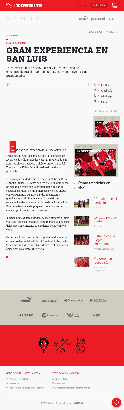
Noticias (110, 32)
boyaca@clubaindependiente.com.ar (72, 388)
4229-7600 (14, 384)
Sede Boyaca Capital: (67, 373)
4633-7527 (60, 384)
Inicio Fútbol (95, 32)
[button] (101, 85)
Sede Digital (99, 5)
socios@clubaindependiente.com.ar (27, 388)
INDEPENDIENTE (31, 6)
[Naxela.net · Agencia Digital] (78, 403)
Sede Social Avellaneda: (23, 373)
